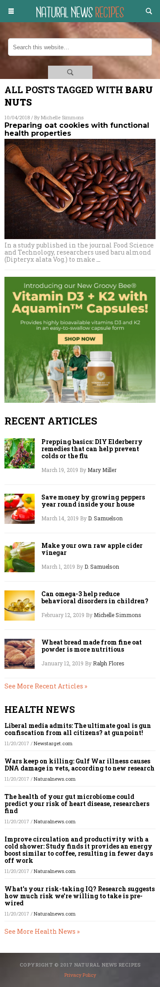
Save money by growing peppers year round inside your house (93, 501)
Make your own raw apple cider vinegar (92, 549)
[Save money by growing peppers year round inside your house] (19, 509)
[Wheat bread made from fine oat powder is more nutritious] (19, 654)
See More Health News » (42, 931)
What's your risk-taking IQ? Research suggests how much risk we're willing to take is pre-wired (79, 896)
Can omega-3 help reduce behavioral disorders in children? (94, 597)
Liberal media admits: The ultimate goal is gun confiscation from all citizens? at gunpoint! (77, 729)
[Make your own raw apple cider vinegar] (19, 557)
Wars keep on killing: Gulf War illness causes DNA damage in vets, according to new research (79, 764)
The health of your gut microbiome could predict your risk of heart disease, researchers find (76, 803)
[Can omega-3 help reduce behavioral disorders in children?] (19, 605)
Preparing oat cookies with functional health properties (76, 129)
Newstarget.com (53, 743)
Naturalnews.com (55, 778)
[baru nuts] (80, 19)
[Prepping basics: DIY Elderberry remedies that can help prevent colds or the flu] (19, 453)
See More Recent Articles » (45, 686)
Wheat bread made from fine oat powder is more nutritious (91, 646)
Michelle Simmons (62, 117)
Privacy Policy (80, 974)
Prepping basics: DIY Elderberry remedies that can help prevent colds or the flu (92, 449)
